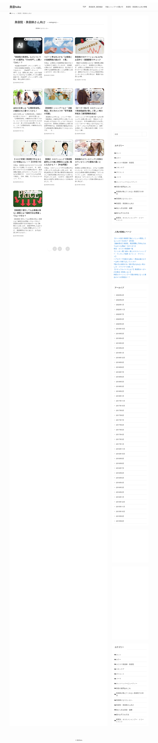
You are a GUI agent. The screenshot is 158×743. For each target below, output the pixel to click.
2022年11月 (120, 309)
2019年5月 (120, 333)
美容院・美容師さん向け (125, 203)
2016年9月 (120, 458)
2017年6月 (120, 425)
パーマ (118, 177)
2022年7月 (120, 314)
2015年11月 (120, 506)
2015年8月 (120, 521)
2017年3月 (120, 439)
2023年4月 (120, 295)
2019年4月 (120, 338)
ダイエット (120, 172)
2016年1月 (120, 497)
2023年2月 (120, 300)
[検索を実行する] (144, 134)
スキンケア (120, 167)
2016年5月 (120, 478)
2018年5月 (120, 381)
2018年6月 (120, 377)
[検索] (146, 1)
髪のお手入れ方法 (122, 213)
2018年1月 (120, 396)
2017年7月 (120, 420)
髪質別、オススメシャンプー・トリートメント (130, 218)
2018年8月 (120, 367)
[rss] (143, 1)
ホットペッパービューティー (126, 182)
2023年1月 (120, 304)
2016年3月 (120, 487)
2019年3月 (120, 343)
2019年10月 (120, 328)
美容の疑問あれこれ (123, 186)
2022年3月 (120, 319)
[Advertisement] (130, 89)
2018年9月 (120, 362)
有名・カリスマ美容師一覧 (123, 248)
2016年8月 (120, 463)
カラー (118, 158)
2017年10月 (120, 405)
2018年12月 (120, 357)
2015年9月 (120, 516)
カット (118, 153)
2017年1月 (120, 444)
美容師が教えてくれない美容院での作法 (130, 192)
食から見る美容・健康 (124, 208)
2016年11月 (120, 449)
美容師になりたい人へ (42, 28)
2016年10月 (120, 454)
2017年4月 (120, 434)
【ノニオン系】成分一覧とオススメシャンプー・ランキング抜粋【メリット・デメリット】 (130, 254)
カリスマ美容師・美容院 (125, 162)
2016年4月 (120, 482)
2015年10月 (120, 511)
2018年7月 (120, 372)
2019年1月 (120, 353)
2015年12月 (120, 502)
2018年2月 (120, 391)
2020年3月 (120, 324)
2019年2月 (120, 348)
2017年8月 (120, 415)
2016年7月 (120, 468)
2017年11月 (120, 401)
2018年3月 (120, 386)
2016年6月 (120, 473)
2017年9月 (120, 410)
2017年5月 (120, 429)
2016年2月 (120, 492)
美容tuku (15, 6)
